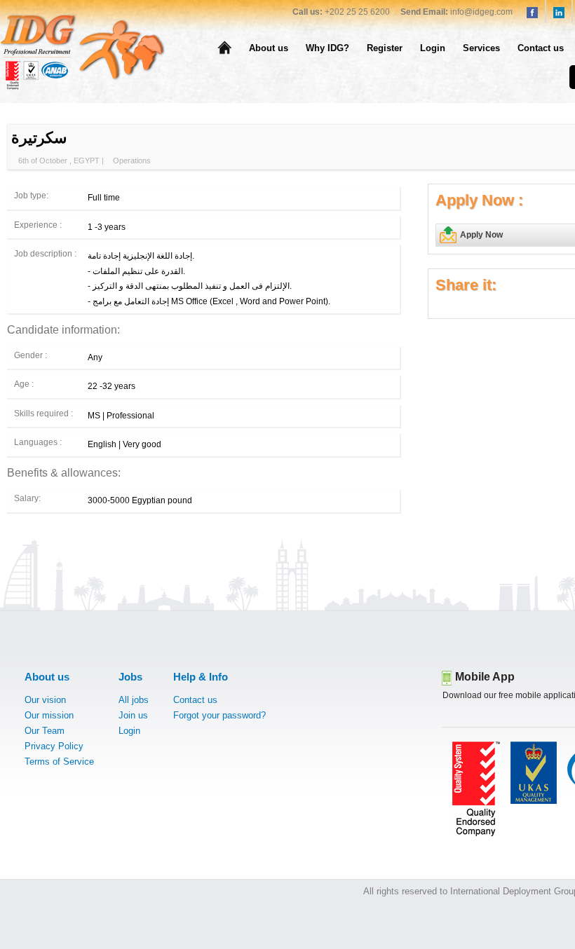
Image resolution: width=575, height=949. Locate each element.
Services (481, 48)
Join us (133, 715)
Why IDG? (327, 48)
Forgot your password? (219, 715)
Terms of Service (59, 761)
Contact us (541, 48)
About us (268, 48)
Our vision (45, 700)
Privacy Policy (54, 746)
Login (432, 48)
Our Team (45, 730)
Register (384, 48)
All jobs (134, 700)
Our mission (49, 715)
